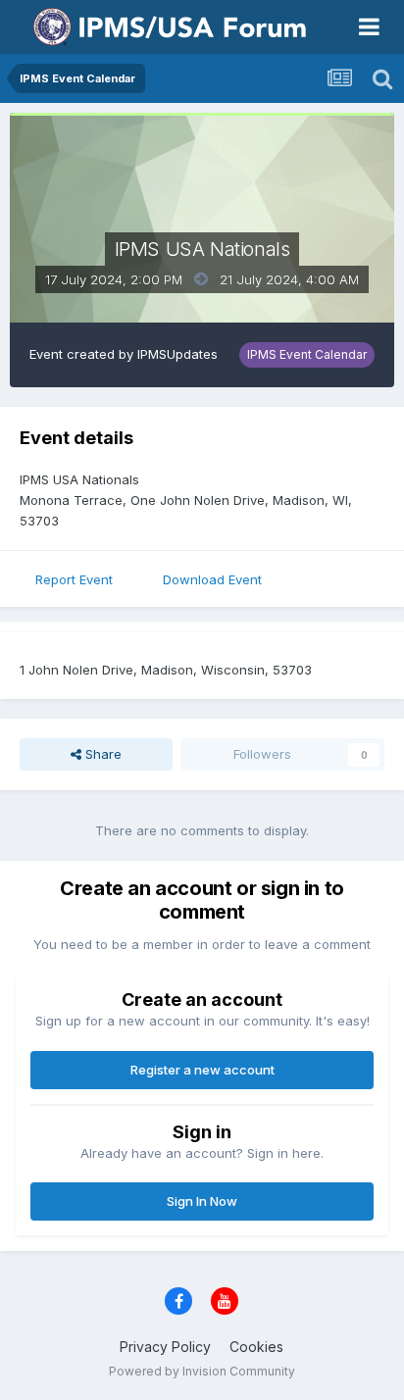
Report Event (74, 579)
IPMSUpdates (177, 354)
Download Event (212, 579)
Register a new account (202, 1069)
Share (101, 754)
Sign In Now (202, 1201)
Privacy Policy (165, 1346)
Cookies (256, 1346)
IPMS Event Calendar (307, 354)
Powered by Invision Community (202, 1371)
